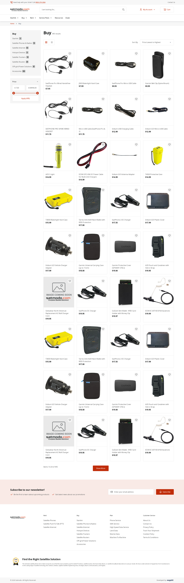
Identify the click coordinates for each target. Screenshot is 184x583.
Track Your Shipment (151, 530)
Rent (32, 18)
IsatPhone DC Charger (87, 312)
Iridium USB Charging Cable (123, 130)
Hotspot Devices (83, 530)
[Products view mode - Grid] (46, 42)
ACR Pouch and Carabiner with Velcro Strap (157, 268)
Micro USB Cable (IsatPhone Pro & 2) (92, 131)
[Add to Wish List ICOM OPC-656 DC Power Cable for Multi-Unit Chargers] (103, 144)
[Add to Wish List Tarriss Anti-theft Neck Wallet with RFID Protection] (103, 190)
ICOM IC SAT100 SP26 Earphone (157, 312)
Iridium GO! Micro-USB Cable (156, 130)
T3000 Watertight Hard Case (56, 221)
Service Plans (44, 18)
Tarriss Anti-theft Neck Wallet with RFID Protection (92, 222)
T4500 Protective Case (153, 175)
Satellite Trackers (83, 534)
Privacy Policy (148, 527)
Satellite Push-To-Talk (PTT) (53, 524)
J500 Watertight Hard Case (89, 84)
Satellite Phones (49, 520)
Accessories (81, 544)
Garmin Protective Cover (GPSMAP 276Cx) (121, 268)
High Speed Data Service (119, 527)
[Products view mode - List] (51, 42)
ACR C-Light (50, 175)
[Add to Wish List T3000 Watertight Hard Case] (70, 190)
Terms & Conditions (150, 537)
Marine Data (114, 534)
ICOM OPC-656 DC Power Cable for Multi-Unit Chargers (91, 177)
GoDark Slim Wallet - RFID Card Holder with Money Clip (124, 313)
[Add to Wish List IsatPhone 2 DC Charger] (136, 190)
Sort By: (135, 42)
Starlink (13, 18)
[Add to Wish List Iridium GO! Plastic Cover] (169, 190)
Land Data (114, 530)
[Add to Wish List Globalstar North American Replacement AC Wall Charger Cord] (70, 281)
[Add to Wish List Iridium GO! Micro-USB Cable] (169, 99)
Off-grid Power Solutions (86, 541)
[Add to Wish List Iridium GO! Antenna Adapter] (136, 144)
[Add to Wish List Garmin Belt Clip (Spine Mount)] (169, 53)
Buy (23, 18)
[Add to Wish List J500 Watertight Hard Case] (103, 53)
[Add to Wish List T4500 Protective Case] (169, 144)
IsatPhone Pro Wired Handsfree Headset (58, 86)
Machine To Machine (118, 537)
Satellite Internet (49, 527)
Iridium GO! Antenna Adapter (123, 175)
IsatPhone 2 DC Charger (121, 221)
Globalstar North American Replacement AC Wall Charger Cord (57, 315)
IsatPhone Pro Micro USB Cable (124, 84)
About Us (146, 520)
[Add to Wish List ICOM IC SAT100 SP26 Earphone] (169, 281)
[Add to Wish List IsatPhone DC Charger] (103, 281)
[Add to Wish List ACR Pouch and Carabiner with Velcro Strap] (169, 235)
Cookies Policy (148, 534)
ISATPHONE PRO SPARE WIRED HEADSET (57, 131)
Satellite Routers (83, 537)
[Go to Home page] (19, 9)
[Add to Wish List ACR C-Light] (70, 144)
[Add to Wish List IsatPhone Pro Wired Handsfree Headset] (70, 53)
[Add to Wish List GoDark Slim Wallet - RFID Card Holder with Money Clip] (136, 281)
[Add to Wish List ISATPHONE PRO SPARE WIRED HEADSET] (70, 99)
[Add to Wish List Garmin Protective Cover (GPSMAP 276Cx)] (136, 235)
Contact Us (171, 2)
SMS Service (114, 524)
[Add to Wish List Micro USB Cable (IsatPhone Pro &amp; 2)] (103, 99)
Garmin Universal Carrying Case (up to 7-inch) (91, 268)
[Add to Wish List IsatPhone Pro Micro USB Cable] (136, 53)
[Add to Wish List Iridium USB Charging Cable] (136, 99)
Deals (67, 18)
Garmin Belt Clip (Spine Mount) (157, 84)
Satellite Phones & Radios (86, 524)
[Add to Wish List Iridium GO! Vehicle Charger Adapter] (70, 235)
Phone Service (115, 520)
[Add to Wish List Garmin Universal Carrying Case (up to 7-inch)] (103, 235)
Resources (59, 18)
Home (12, 24)
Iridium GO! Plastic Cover (155, 221)
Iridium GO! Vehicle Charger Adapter (56, 268)
